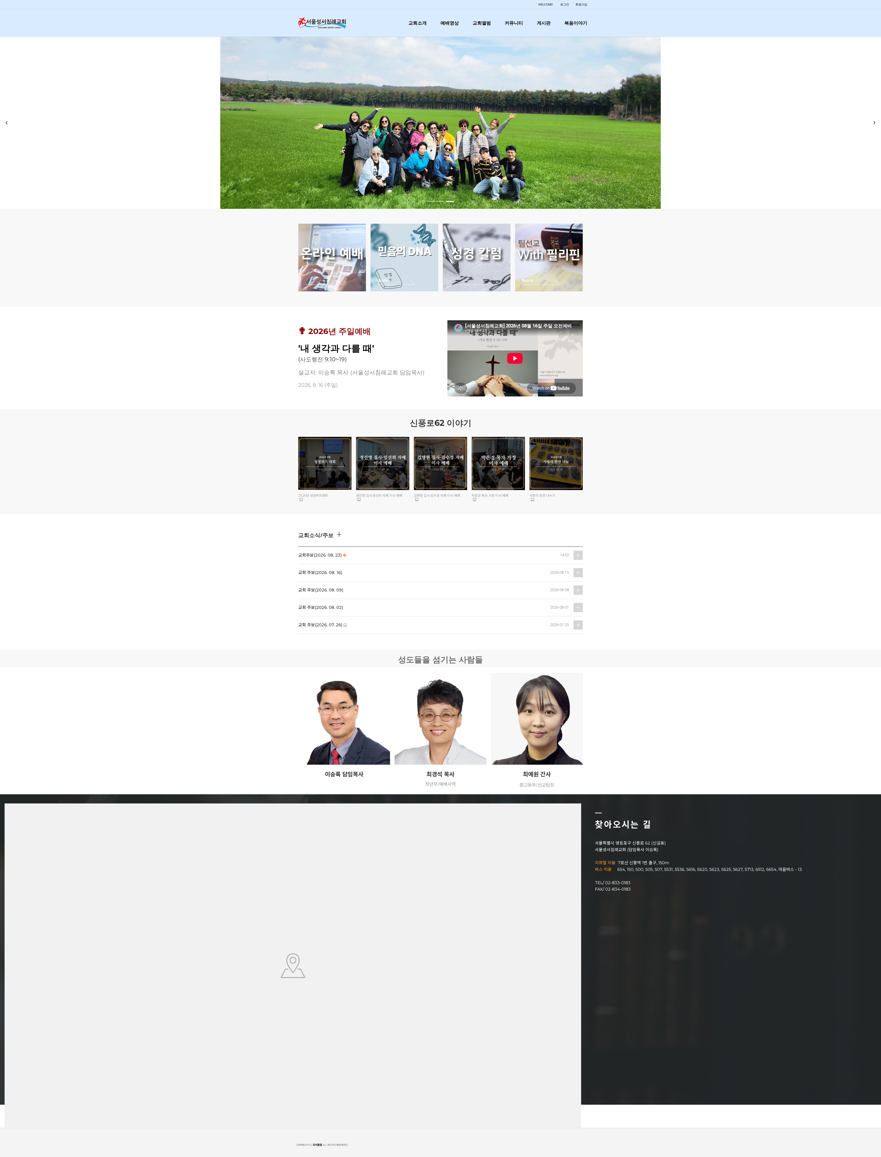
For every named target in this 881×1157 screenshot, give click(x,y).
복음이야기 (575, 23)
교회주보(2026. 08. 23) (320, 555)
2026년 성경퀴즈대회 (313, 495)
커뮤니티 (514, 23)
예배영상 (449, 23)
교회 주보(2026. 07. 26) (320, 624)
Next (874, 123)
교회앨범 (482, 23)
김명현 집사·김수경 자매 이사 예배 (437, 495)
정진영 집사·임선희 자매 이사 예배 (379, 495)
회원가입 (581, 4)
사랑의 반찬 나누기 (542, 495)
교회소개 (417, 23)
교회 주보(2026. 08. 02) (320, 607)
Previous (7, 123)
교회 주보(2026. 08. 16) (320, 572)
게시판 (544, 23)
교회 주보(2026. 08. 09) (320, 590)
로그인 (564, 4)
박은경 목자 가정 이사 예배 (490, 495)
